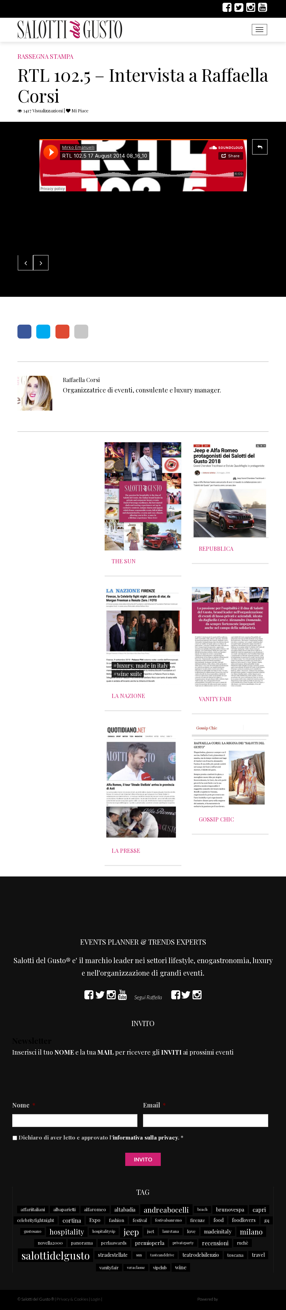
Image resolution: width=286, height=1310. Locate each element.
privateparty (183, 1242)
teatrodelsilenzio (200, 1255)
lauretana (171, 1231)
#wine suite (127, 673)
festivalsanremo (168, 1220)
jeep (131, 1231)
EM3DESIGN (237, 1300)
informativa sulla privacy (145, 1137)
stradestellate (113, 1255)
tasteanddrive (162, 1254)
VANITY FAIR (215, 698)
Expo (94, 1220)
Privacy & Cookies (72, 1299)
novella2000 (50, 1243)
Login (95, 1299)
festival (140, 1220)
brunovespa (230, 1209)
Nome (23, 1105)
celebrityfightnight (35, 1220)
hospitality (67, 1231)
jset (150, 1231)
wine (181, 1267)
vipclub (160, 1267)
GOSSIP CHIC (216, 819)
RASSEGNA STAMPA (45, 56)
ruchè (242, 1243)
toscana (235, 1255)
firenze (197, 1220)
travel (258, 1255)
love (191, 1231)
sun (139, 1254)
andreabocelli (166, 1209)
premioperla (149, 1242)
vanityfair (109, 1267)
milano (251, 1231)
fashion (116, 1220)
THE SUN (124, 561)
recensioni (215, 1243)
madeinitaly (218, 1231)
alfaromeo (95, 1209)
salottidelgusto (55, 1255)
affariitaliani (33, 1209)
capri (259, 1209)
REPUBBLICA (216, 548)
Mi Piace (79, 110)
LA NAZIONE (128, 695)
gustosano (32, 1231)
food (218, 1220)
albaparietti (64, 1209)
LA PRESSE (126, 850)
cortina (71, 1220)
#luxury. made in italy (140, 665)
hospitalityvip (103, 1231)
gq (266, 1220)
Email (154, 1105)
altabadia (124, 1209)
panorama (82, 1243)
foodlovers (244, 1220)
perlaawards (114, 1243)
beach (202, 1209)
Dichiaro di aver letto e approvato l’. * (100, 1137)
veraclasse (136, 1267)
